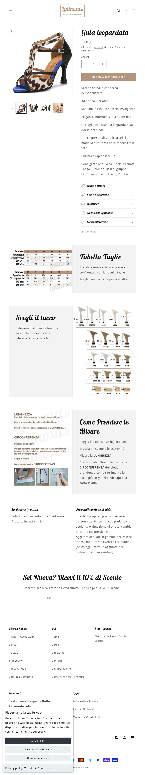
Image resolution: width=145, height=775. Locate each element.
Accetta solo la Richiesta (38, 749)
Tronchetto (16, 660)
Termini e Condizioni (86, 717)
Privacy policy (14, 768)
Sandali (13, 644)
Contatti (57, 660)
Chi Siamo (58, 652)
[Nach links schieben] (13, 108)
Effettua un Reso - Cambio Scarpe (111, 638)
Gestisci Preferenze (38, 758)
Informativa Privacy (85, 701)
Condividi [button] (91, 231)
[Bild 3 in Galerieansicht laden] (45, 108)
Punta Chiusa (17, 668)
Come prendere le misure (68, 676)
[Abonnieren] (100, 598)
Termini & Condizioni (37, 768)
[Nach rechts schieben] (68, 108)
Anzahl (85, 56)
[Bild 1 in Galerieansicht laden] (21, 108)
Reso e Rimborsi (83, 709)
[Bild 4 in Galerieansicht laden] (58, 108)
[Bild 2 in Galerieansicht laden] (33, 108)
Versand (98, 47)
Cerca (55, 644)
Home (55, 636)
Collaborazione (61, 668)
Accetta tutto (38, 741)
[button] (10, 11)
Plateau (13, 652)
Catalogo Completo (21, 676)
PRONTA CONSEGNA (22, 636)
